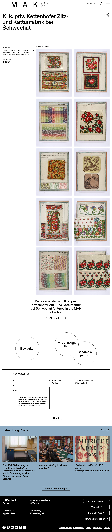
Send (56, 418)
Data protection (78, 527)
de (88, 3)
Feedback (55, 383)
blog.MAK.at (95, 512)
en (91, 3)
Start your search (95, 501)
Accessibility (97, 527)
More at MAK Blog (55, 488)
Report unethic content (84, 380)
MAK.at (95, 507)
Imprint (88, 527)
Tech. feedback (81, 383)
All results (54, 318)
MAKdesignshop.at (95, 518)
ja (95, 3)
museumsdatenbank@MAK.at (40, 502)
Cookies (107, 527)
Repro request (57, 380)
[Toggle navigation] (108, 4)
